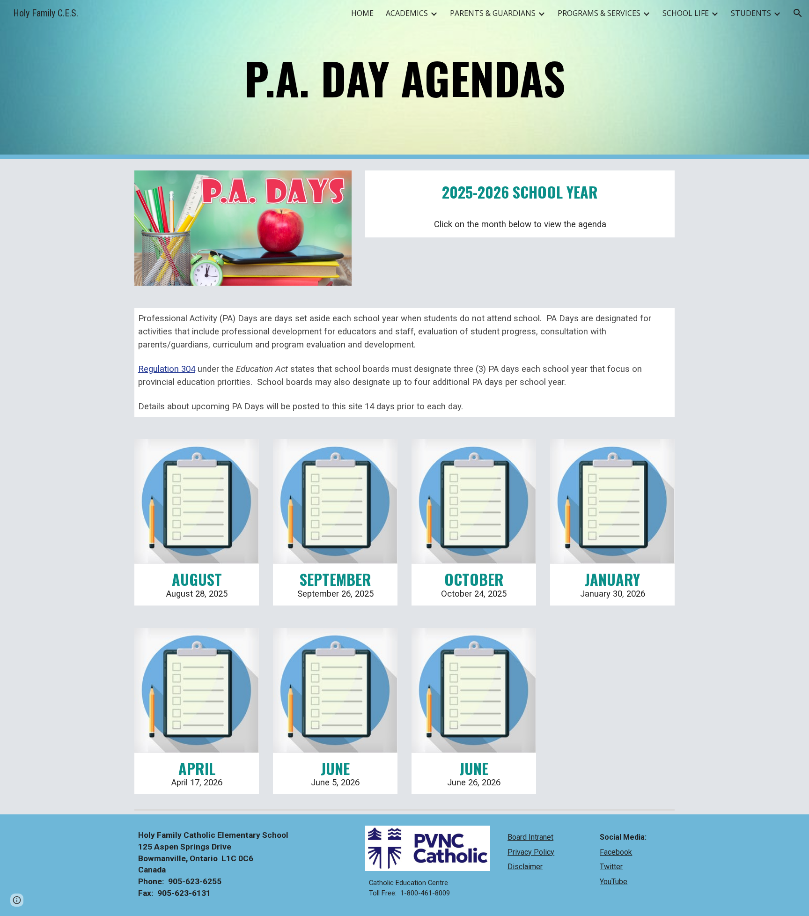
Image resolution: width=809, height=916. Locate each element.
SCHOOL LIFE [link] (685, 13)
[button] (798, 13)
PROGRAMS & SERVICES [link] (599, 13)
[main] (404, 79)
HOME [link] (362, 13)
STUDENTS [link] (751, 13)
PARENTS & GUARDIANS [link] (493, 13)
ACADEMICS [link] (407, 13)
